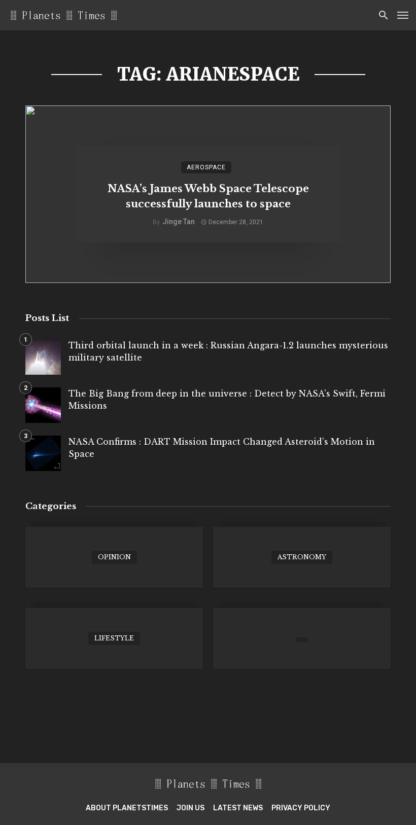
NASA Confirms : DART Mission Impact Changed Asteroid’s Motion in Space (221, 448)
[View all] (114, 557)
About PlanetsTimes (127, 808)
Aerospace (206, 167)
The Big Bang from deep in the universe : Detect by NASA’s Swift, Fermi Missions (227, 399)
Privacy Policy (300, 808)
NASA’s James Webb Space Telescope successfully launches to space (208, 196)
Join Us (190, 808)
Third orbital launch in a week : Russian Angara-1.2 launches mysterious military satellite (228, 351)
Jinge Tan (178, 222)
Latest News (238, 808)
